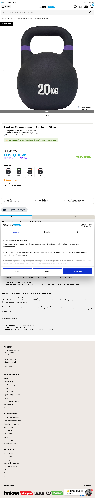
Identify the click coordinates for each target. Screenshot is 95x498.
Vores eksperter (10, 443)
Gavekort (7, 473)
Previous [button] (46, 2)
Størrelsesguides (10, 427)
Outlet (6, 476)
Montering (7, 398)
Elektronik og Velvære (12, 463)
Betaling (7, 378)
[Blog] (80, 7)
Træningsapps (9, 430)
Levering (7, 388)
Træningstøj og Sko (11, 466)
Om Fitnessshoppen (11, 417)
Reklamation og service (12, 401)
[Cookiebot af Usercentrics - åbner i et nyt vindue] (82, 225)
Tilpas (46, 271)
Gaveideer (8, 469)
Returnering (8, 404)
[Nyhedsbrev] (86, 7)
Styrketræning (9, 456)
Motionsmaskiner (10, 453)
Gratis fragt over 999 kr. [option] (85, 2)
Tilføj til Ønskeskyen (16, 209)
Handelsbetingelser (11, 385)
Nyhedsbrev (8, 434)
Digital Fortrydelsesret (12, 395)
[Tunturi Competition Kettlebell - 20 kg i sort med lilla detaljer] (47, 68)
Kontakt (7, 408)
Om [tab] (78, 232)
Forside (3, 18)
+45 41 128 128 (10, 359)
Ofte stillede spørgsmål (12, 421)
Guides (6, 437)
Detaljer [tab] (47, 232)
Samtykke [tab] (17, 232)
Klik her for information (12, 185)
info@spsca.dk (10, 362)
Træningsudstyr (9, 460)
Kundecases (8, 440)
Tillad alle (78, 271)
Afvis (17, 271)
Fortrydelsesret (9, 391)
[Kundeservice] (75, 7)
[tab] (46, 115)
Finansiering (8, 382)
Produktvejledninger (11, 424)
